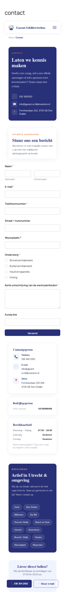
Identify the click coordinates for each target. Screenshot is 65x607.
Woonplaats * (13, 237)
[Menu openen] (54, 27)
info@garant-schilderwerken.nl (31, 104)
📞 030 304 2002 (19, 583)
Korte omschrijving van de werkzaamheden (32, 285)
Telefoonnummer (16, 203)
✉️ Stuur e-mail (46, 583)
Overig (13, 277)
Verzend (33, 333)
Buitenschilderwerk (21, 266)
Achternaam (40, 179)
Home (11, 37)
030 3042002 (22, 96)
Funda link (11, 314)
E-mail (9, 186)
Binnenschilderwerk (21, 260)
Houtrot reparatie (20, 271)
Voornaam (10, 179)
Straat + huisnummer (17, 220)
